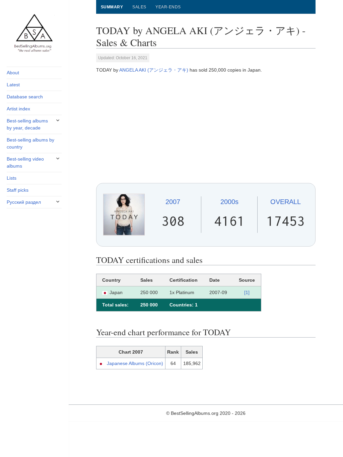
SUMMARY (112, 7)
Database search (25, 96)
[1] (247, 292)
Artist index (18, 108)
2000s (229, 201)
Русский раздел (24, 202)
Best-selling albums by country (30, 143)
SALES (139, 7)
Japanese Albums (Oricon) (135, 363)
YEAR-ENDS (168, 7)
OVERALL (285, 201)
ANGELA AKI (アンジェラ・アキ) (153, 70)
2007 (172, 201)
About (13, 72)
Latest (13, 84)
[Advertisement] (206, 128)
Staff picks (17, 190)
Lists (11, 178)
